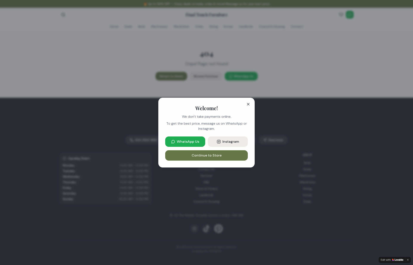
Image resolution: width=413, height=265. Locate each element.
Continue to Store (207, 155)
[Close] (248, 104)
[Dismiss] (407, 259)
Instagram (230, 141)
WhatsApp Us (188, 141)
